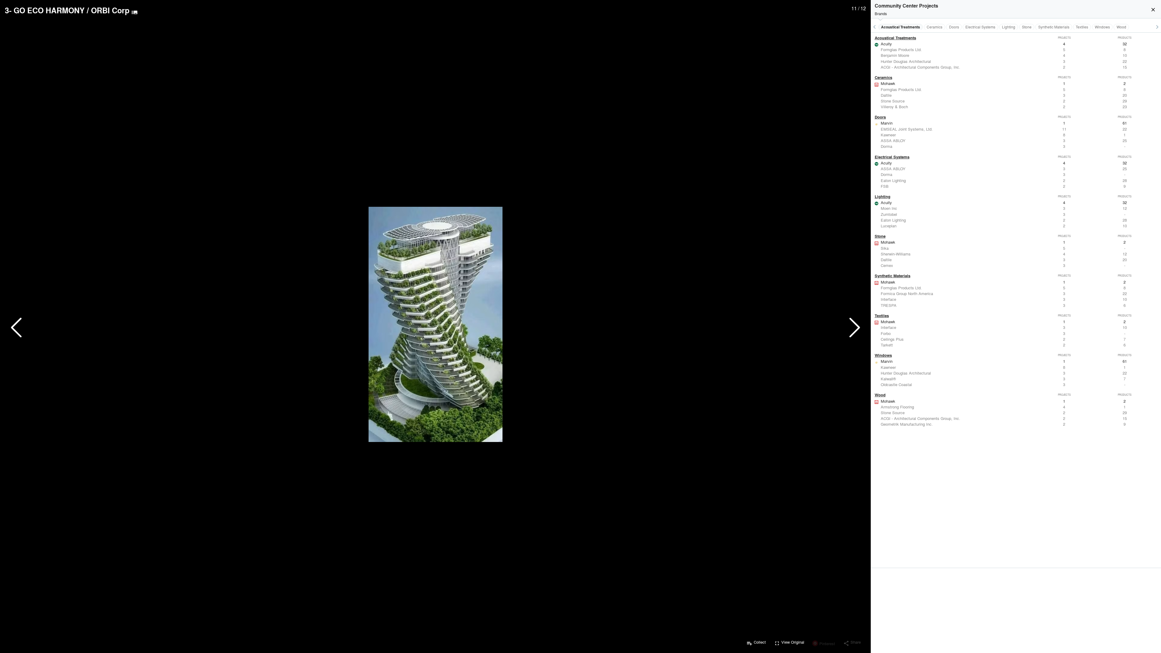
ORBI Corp (110, 10)
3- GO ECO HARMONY (45, 10)
